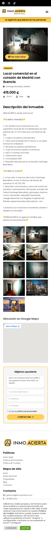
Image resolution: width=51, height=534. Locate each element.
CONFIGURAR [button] (10, 528)
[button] (47, 12)
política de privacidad (27, 411)
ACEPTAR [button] (25, 528)
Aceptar (23, 411)
